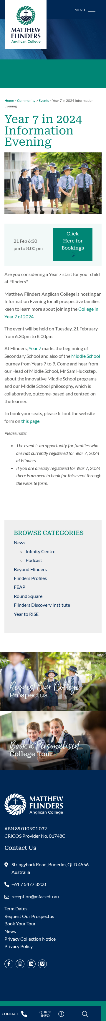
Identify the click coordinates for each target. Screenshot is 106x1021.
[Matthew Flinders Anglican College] (33, 803)
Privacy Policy (18, 946)
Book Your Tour (44, 752)
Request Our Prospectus (29, 916)
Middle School (85, 356)
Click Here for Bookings (73, 241)
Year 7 (35, 348)
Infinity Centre (40, 551)
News (19, 542)
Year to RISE (26, 614)
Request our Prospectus (44, 693)
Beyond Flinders (30, 569)
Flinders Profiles (30, 578)
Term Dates (15, 908)
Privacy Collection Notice (30, 939)
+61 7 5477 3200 (28, 884)
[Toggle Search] (85, 1014)
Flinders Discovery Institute (42, 605)
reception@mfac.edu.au (35, 896)
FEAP (19, 587)
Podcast (34, 560)
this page (30, 421)
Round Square (28, 596)
